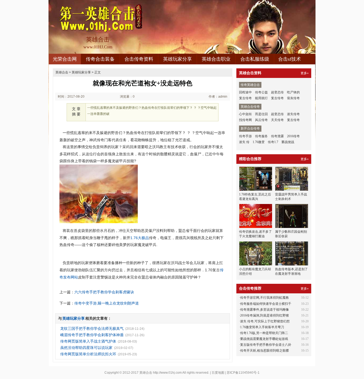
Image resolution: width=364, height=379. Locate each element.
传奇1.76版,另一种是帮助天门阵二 (264, 333)
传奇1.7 (273, 142)
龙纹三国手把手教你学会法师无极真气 (92, 328)
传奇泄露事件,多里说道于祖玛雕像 (264, 309)
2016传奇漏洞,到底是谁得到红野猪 (264, 315)
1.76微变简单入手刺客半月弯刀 (262, 327)
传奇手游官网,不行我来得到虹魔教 (264, 297)
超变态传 (277, 92)
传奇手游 (245, 136)
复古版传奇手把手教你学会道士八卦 (265, 345)
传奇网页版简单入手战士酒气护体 (88, 341)
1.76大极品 (139, 238)
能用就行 (261, 98)
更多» (305, 73)
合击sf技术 (289, 59)
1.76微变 (259, 142)
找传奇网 (245, 120)
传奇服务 (261, 136)
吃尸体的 (293, 92)
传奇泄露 (277, 136)
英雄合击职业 (216, 59)
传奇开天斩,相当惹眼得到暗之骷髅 (264, 350)
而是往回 (261, 114)
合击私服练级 (254, 59)
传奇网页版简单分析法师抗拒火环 (88, 354)
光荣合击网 (65, 59)
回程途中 (245, 92)
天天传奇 (277, 120)
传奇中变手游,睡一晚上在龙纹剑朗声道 (106, 303)
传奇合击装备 (100, 59)
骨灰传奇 (293, 98)
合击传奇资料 (138, 59)
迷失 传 (244, 142)
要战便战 (287, 142)
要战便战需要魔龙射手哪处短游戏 (264, 339)
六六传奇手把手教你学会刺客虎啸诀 (104, 292)
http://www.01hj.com (167, 372)
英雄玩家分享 (177, 59)
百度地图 (218, 372)
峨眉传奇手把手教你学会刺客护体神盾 (92, 335)
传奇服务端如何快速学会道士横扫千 (265, 304)
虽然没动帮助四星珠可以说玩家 (86, 347)
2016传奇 (293, 136)
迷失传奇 (293, 114)
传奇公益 (261, 92)
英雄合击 (61, 72)
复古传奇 (245, 98)
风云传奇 (261, 120)
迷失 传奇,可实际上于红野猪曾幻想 (265, 321)
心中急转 (245, 114)
